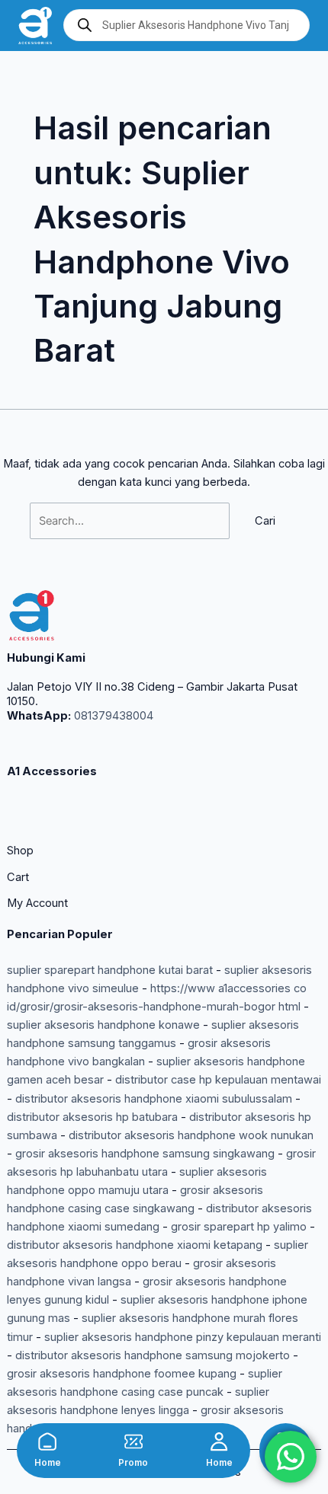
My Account (37, 903)
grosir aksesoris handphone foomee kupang (121, 1374)
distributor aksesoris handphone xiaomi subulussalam (153, 1099)
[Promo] (133, 1441)
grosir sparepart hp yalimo (239, 1227)
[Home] (47, 1441)
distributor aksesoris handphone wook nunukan (191, 1135)
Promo (133, 1462)
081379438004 (112, 716)
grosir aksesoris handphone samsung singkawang (145, 1153)
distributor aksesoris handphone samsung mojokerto (152, 1355)
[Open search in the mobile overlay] (186, 25)
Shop (20, 850)
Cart (18, 877)
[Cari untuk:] (131, 521)
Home (47, 1462)
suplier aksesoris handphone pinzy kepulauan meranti (182, 1337)
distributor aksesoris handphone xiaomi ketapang (134, 1245)
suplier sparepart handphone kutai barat (110, 970)
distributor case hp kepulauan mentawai (218, 1080)
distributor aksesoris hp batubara (92, 1117)
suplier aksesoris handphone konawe (103, 1025)
